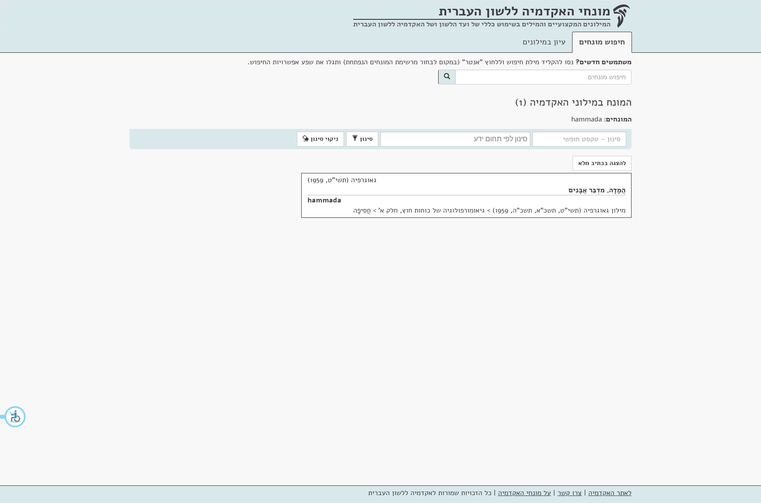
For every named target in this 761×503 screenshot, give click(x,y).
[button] (13, 417)
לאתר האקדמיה (610, 493)
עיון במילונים (544, 42)
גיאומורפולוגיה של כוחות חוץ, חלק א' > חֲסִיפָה (419, 210)
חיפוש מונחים (602, 42)
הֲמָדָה (617, 190)
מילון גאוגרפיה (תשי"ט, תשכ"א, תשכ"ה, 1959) (558, 210)
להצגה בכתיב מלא (602, 163)
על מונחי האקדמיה (524, 493)
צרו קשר (570, 493)
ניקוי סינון (323, 139)
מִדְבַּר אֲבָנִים (587, 190)
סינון (365, 139)
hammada (324, 200)
